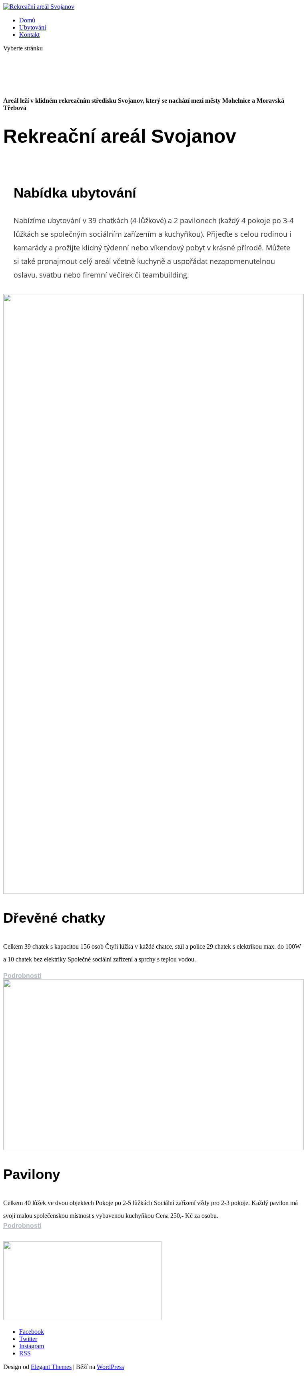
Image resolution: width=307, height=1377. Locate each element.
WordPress (110, 1366)
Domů (27, 20)
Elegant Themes (51, 1366)
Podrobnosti (22, 975)
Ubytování (32, 27)
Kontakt (29, 34)
